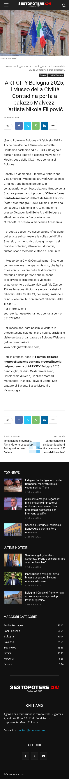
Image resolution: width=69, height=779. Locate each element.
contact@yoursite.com (31, 730)
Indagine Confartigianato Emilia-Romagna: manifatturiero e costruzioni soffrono (44, 484)
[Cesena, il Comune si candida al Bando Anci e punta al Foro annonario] (13, 529)
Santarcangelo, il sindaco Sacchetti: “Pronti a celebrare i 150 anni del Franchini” (45, 559)
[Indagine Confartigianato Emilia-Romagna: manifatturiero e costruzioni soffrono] (13, 485)
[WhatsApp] (36, 126)
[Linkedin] (44, 126)
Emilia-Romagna (56, 75)
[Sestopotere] (34, 4)
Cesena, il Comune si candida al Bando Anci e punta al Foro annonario (43, 529)
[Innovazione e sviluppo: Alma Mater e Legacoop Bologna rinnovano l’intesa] (13, 578)
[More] (53, 126)
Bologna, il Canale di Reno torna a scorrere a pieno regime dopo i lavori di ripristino (44, 596)
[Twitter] (27, 126)
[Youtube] (43, 756)
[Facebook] (19, 126)
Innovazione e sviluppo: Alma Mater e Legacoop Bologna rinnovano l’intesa (42, 578)
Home (9, 66)
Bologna (18, 66)
